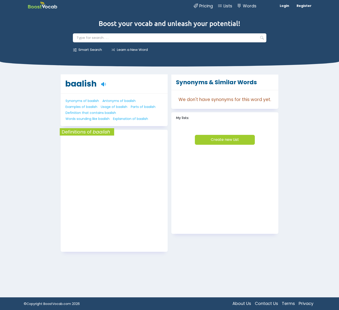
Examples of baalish (81, 106)
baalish (81, 83)
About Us (241, 303)
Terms (288, 303)
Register (304, 5)
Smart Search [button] (90, 49)
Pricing (206, 6)
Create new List (225, 139)
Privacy (306, 303)
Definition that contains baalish (90, 112)
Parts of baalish (143, 106)
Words (249, 6)
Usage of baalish (114, 106)
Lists (227, 6)
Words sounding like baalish (87, 118)
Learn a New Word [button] (132, 49)
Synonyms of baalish (82, 101)
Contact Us (266, 303)
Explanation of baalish (130, 118)
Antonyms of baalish (119, 101)
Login (284, 5)
